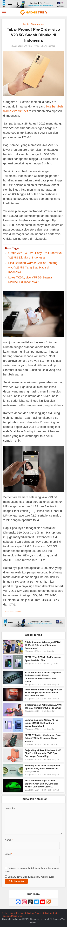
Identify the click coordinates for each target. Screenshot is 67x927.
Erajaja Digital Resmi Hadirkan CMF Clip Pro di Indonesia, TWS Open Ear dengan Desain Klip (43, 753)
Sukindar (50, 651)
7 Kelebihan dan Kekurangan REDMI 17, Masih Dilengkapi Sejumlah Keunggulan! (43, 645)
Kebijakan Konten (51, 913)
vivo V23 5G (16, 612)
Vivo (7, 612)
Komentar (10, 808)
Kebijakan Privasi (33, 913)
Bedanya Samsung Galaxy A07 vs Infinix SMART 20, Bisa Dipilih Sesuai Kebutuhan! (41, 723)
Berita (26, 24)
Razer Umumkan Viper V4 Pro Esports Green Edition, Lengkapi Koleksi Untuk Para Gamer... (41, 783)
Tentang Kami (8, 913)
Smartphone (37, 24)
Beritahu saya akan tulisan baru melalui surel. (31, 876)
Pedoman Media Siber (12, 916)
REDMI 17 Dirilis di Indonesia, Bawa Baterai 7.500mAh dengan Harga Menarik (43, 738)
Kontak (19, 913)
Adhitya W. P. (52, 663)
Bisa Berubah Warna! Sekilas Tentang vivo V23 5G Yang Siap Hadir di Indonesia (32, 267)
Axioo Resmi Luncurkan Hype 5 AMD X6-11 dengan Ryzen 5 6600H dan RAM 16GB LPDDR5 (43, 692)
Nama (9, 839)
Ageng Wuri (50, 46)
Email (8, 854)
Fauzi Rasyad (53, 685)
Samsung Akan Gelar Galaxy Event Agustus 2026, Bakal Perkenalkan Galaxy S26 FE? (42, 768)
